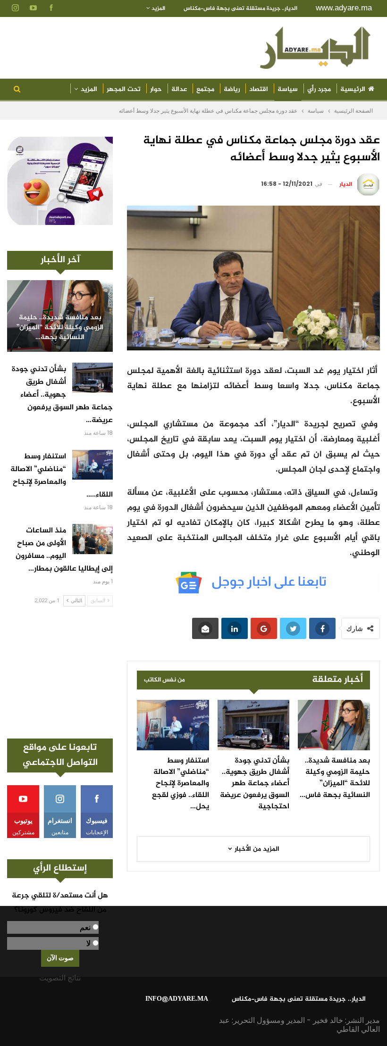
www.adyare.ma (344, 7)
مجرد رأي (319, 89)
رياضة (232, 89)
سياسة (288, 89)
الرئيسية (352, 89)
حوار (156, 89)
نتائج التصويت (60, 977)
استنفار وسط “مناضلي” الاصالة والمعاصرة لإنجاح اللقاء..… (61, 475)
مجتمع (205, 89)
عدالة (179, 89)
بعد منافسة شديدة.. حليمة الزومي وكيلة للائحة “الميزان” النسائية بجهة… (60, 327)
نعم (85, 927)
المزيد (157, 8)
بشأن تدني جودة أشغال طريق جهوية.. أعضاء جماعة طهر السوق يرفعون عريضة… (62, 395)
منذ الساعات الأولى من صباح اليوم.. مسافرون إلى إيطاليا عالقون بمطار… (64, 549)
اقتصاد (258, 89)
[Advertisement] (60, 672)
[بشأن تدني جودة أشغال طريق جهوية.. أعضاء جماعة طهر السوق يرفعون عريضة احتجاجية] (254, 725)
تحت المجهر (124, 89)
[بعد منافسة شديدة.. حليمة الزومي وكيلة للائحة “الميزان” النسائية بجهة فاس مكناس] (334, 725)
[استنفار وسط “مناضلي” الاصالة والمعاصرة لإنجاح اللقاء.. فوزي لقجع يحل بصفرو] (173, 725)
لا (88, 943)
